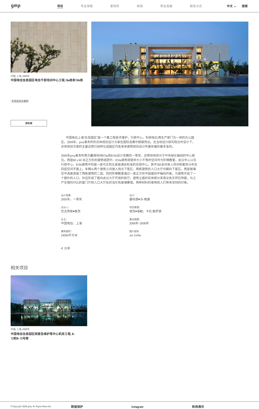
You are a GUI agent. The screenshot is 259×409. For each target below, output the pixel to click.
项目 (60, 6)
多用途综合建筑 (20, 101)
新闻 (140, 6)
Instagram (137, 407)
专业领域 (87, 6)
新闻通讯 (198, 407)
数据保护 (77, 407)
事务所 (114, 6)
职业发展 (166, 6)
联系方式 (196, 6)
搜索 (245, 6)
